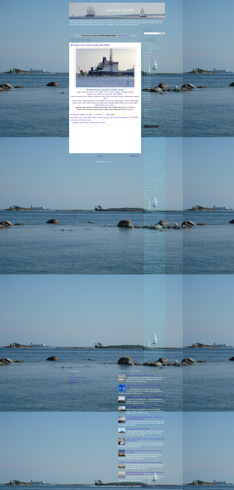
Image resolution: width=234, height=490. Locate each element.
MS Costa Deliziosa (156, 259)
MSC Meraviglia (157, 274)
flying (151, 192)
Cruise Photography (148, 178)
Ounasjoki (146, 286)
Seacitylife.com (153, 312)
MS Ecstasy (162, 262)
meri (157, 251)
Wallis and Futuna (158, 351)
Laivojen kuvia (149, 235)
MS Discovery (155, 262)
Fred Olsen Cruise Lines (151, 193)
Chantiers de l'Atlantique (151, 168)
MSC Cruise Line (159, 272)
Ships (156, 315)
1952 (158, 136)
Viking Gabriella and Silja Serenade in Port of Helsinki (144, 462)
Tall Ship (158, 339)
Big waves (161, 156)
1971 (162, 136)
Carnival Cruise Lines (150, 165)
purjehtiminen (156, 295)
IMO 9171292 (158, 218)
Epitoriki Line (151, 185)
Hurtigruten (148, 210)
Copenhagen (158, 172)
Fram (158, 192)
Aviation (157, 152)
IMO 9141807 (161, 217)
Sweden (152, 339)
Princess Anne (147, 294)
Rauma (146, 297)
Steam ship (147, 327)
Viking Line (147, 351)
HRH (164, 208)
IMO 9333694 (153, 223)
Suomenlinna (153, 331)
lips (162, 240)
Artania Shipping (160, 149)
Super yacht (149, 336)
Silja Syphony (150, 319)
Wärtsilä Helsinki (147, 354)
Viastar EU (72, 383)
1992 (162, 137)
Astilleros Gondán (150, 151)
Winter (161, 356)
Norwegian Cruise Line (150, 279)
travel (145, 344)
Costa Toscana (148, 176)
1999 (149, 139)
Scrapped (148, 311)
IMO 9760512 (162, 225)
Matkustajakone (147, 249)
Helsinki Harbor (161, 203)
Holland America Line (149, 207)
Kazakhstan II (160, 230)
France (163, 192)
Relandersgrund (154, 298)
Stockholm (155, 327)
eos (145, 185)
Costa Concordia (149, 173)
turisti (145, 345)
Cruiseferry (154, 180)
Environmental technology (157, 184)
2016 (147, 69)
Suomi (163, 335)
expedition (162, 187)
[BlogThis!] (108, 115)
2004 (147, 93)
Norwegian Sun (153, 281)
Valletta (154, 348)
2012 (147, 79)
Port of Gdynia (157, 291)
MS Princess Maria (156, 268)
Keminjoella (153, 231)
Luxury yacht (157, 241)
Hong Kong (160, 207)
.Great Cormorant (148, 136)
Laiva (158, 234)
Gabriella (161, 193)
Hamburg (163, 198)
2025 (147, 55)
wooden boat (147, 358)
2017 (147, 67)
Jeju (152, 228)
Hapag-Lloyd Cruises (158, 199)
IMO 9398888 (157, 224)
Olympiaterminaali (160, 284)
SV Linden (161, 338)
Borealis (163, 159)
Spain (155, 322)
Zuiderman (148, 359)
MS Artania (152, 254)
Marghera (153, 247)
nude (159, 281)
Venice (151, 349)
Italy (156, 227)
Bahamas (151, 154)
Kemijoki (146, 231)
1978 (80, 117)
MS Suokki (153, 271)
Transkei (161, 342)
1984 (149, 137)
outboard (159, 286)
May (149, 53)
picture (161, 289)
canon (161, 162)
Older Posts (135, 156)
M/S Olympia (147, 244)
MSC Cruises (147, 274)
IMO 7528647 (133, 117)
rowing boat (155, 302)
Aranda (161, 148)
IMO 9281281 (158, 221)
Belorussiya (146, 156)
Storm (162, 327)
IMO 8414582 (157, 216)
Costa (163, 172)
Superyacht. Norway (152, 338)
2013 (147, 76)
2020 (147, 60)
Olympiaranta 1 (148, 284)
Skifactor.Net (73, 380)
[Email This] (107, 115)
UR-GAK (161, 346)
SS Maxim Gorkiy (149, 324)
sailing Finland (147, 307)
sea (153, 311)
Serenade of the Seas (149, 314)
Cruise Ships (146, 180)
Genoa (145, 195)
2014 (147, 74)
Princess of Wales (148, 295)
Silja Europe (158, 317)
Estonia (163, 186)
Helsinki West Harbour (158, 204)
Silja (153, 317)
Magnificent (155, 245)
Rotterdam (161, 301)
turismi (162, 344)
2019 (147, 62)
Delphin (163, 180)
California (155, 162)
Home (100, 156)
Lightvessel (146, 240)
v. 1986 (149, 348)
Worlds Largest (156, 358)
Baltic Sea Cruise (148, 155)
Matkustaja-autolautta (157, 248)
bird (145, 158)
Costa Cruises (148, 175)
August (150, 45)
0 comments (98, 114)
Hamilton (148, 199)
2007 (147, 88)
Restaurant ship (151, 300)
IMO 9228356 (161, 220)
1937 (154, 136)
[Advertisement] (105, 139)
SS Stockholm (158, 324)
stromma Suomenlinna (149, 328)
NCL (152, 276)
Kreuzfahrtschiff (158, 233)
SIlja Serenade (161, 318)
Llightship (146, 241)
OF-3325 (160, 282)
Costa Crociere (159, 174)
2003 (147, 140)
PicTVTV (72, 375)
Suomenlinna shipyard (153, 334)
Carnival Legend (159, 165)
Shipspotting (162, 315)
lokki (151, 241)
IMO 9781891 (149, 227)
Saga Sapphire (155, 305)
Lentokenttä (153, 238)
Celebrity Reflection (159, 166)
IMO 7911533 (160, 214)
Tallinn (147, 342)
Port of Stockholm (159, 292)
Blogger (143, 486)
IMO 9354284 (160, 223)
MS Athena (153, 255)
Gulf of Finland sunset (154, 198)
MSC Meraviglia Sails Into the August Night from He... (153, 48)
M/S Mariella (159, 242)
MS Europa (148, 264)
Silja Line (151, 318)
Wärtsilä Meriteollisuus (158, 354)
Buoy (150, 162)
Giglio (153, 196)
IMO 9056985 (153, 217)
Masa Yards (160, 247)
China (151, 169)
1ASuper (155, 139)
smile (157, 319)
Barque (156, 155)
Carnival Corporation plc (158, 164)
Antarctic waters (149, 148)
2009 (147, 86)
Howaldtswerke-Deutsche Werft (152, 208)
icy (155, 213)
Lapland (163, 235)
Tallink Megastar (161, 341)
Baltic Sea (160, 154)
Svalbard (146, 339)
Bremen (147, 161)
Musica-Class (153, 275)
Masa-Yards (146, 248)
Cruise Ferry (160, 176)
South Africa (154, 321)
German (161, 195)
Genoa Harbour (152, 195)
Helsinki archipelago (152, 203)
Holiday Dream (159, 206)
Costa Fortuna (159, 175)
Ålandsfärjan (161, 147)
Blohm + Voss (158, 158)
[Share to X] (110, 115)
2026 (147, 43)
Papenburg (160, 288)
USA (145, 348)
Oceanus (152, 282)
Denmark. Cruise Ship (150, 181)
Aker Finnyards (148, 147)
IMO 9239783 (149, 221)
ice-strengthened (149, 213)
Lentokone (160, 238)
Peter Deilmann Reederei (151, 289)
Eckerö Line (147, 184)
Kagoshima (148, 230)
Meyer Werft (147, 252)
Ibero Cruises (152, 211)
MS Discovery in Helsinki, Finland (137, 429)
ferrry (152, 188)
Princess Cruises (158, 294)
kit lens (163, 231)
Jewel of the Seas (160, 228)
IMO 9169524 (149, 218)
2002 (147, 95)
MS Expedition (155, 264)
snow (162, 319)
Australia (152, 152)
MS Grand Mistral (154, 265)
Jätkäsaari (74, 120)
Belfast (161, 155)
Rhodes (159, 300)
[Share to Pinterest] (114, 115)
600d (163, 144)
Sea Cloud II (158, 311)
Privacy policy (148, 116)
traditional (154, 342)
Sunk (158, 329)
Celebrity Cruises (148, 166)
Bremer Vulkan (153, 161)
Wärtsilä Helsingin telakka (156, 352)
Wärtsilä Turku (147, 355)
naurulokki (146, 276)
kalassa (154, 230)
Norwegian (160, 278)
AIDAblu (156, 145)
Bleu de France (150, 158)
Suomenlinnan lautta (154, 335)
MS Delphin (157, 261)
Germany (146, 196)
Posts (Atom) (109, 162)
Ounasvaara (152, 286)
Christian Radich (152, 171)
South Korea (162, 321)
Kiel (158, 231)
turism (157, 344)
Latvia (152, 237)
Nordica (157, 276)
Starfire (161, 325)
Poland (146, 291)
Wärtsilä (146, 352)
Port (151, 291)
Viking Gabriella (159, 349)
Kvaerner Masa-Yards (149, 234)
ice (157, 211)
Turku (149, 345)
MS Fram (161, 264)
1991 (147, 97)
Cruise (155, 176)
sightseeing (148, 317)
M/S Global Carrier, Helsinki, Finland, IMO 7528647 (90, 45)
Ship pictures (149, 315)
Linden (158, 240)
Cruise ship (158, 178)
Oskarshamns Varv (158, 285)
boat (150, 159)
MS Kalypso (155, 266)
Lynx (163, 241)
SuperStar (156, 336)
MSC (153, 272)
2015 (147, 72)
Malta (147, 247)
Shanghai (158, 314)
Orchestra (149, 285)
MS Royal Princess (156, 269)
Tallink (153, 341)
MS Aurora (159, 255)
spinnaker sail (162, 322)
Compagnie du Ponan (148, 172)
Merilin (161, 251)
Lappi (147, 237)
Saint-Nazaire (161, 310)
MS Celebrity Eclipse (156, 258)
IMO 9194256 (153, 220)
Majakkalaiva (162, 245)
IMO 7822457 (153, 214)
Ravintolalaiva (153, 297)
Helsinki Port (148, 204)
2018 (147, 65)
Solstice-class (147, 321)
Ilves (159, 213)
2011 (147, 81)
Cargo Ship (86, 117)
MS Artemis (160, 254)
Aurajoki (158, 151)
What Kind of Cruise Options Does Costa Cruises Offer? (145, 397)
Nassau (161, 275)
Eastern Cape (160, 183)
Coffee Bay (160, 171)
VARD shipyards (161, 348)
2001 (160, 139)
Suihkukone (160, 328)
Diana (145, 183)
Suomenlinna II (152, 332)
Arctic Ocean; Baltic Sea (149, 149)
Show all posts (123, 35)
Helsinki (100, 117)
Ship (164, 314)
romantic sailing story (152, 301)
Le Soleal (146, 238)
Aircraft (161, 145)
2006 (147, 90)
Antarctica (156, 148)
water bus (155, 355)
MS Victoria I (147, 272)
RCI (159, 297)
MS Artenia (146, 255)
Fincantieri (162, 188)
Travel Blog (151, 344)
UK (164, 345)
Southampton (148, 322)
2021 (147, 58)
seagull (161, 312)
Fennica (147, 188)
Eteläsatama (149, 187)
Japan (162, 227)
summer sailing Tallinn (149, 329)
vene (147, 349)
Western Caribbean (153, 356)
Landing (157, 235)
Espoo (157, 185)
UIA (161, 345)
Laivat (163, 234)
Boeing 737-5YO (156, 159)
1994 (145, 139)
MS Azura (156, 257)
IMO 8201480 (147, 216)
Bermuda (153, 157)
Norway (152, 278)
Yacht (163, 358)
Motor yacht (157, 252)
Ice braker (163, 211)
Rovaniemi (146, 302)
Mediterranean (157, 249)
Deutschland (160, 181)
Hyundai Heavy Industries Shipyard (116, 117)
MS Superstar (160, 271)
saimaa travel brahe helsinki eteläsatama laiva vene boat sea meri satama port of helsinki (154, 309)
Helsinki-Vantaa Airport (149, 206)
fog (154, 192)
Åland (155, 147)
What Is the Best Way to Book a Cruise (139, 375)
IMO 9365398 (147, 224)
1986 (147, 100)
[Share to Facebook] (112, 115)
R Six (162, 295)
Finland (93, 117)
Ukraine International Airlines (152, 346)
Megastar (151, 251)
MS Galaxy (146, 265)
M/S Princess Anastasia (156, 244)
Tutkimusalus (156, 345)
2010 (147, 83)
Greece (157, 196)
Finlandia (161, 190)
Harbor (145, 201)
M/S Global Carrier (85, 120)
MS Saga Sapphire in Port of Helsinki (138, 407)
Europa (157, 187)
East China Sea (152, 183)
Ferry (156, 188)
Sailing (162, 305)
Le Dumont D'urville (159, 237)
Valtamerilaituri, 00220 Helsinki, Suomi (92, 122)
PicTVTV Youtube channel (78, 377)
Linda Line (153, 240)
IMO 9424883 (153, 225)
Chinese (157, 169)
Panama (153, 288)
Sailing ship (154, 307)
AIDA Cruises (149, 145)
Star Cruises (154, 325)
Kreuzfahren (149, 233)
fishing (145, 192)
